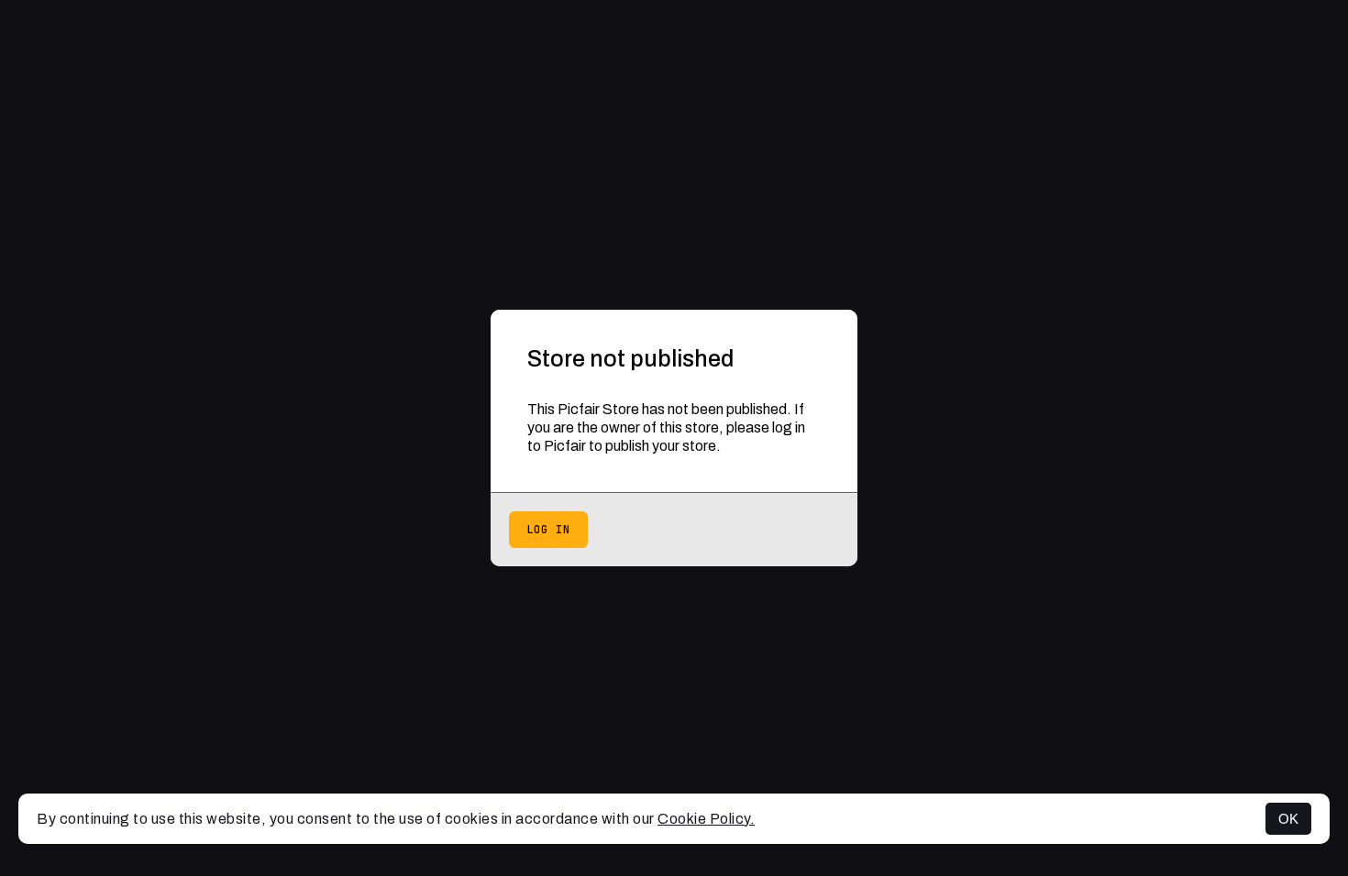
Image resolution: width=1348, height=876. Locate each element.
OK (1288, 819)
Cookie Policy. (706, 819)
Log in (548, 529)
